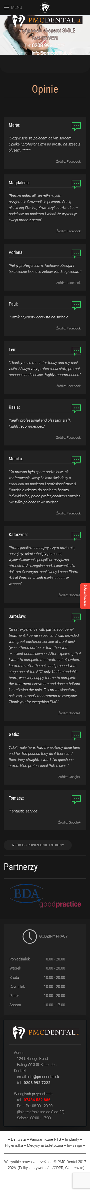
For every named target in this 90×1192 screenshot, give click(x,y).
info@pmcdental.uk (52, 53)
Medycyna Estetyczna (45, 1145)
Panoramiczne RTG (45, 1139)
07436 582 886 (37, 1100)
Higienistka (14, 1145)
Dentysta (18, 1139)
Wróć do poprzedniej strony (38, 845)
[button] (13, 7)
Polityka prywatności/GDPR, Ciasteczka (51, 1168)
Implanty (72, 1139)
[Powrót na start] (45, 7)
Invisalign (74, 1145)
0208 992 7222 (48, 45)
